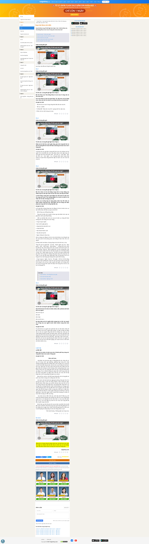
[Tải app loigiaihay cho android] (75, 23)
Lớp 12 (53, 1)
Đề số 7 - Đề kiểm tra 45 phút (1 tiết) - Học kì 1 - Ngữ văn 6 (48, 532)
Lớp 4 (84, 1)
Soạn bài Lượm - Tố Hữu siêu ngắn (44, 34)
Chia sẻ (44, 457)
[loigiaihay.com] (45, 2)
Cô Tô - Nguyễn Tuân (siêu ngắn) (43, 40)
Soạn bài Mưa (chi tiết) (43, 25)
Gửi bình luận (39, 520)
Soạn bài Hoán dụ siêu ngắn (42, 37)
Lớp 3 (87, 1)
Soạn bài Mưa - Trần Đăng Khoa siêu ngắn (48, 274)
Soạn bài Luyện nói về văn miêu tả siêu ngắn (46, 36)
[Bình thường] (63, 113)
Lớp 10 (61, 1)
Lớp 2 (91, 1)
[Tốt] (65, 113)
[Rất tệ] (59, 113)
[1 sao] (63, 456)
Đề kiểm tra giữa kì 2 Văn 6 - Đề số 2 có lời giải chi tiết (79, 33)
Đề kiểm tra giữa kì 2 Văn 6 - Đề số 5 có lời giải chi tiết (79, 28)
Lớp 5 (80, 1)
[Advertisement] (79, 54)
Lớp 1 (95, 1)
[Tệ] (61, 113)
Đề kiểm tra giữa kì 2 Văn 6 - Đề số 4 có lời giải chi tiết (79, 30)
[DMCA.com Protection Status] (64, 542)
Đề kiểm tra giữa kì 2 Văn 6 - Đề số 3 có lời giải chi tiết (79, 32)
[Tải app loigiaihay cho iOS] (83, 23)
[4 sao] (67, 456)
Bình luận (39, 457)
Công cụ (99, 1)
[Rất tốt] (67, 113)
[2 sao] (64, 456)
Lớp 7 (72, 1)
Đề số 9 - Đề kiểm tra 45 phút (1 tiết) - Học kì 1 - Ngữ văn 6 (48, 530)
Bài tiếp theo (52, 460)
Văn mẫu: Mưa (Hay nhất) (45, 276)
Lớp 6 (76, 1)
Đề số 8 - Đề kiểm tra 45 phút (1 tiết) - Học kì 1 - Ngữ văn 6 (48, 531)
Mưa (47, 22)
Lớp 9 (64, 1)
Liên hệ (42, 539)
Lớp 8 (68, 1)
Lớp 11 (57, 1)
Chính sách (49, 539)
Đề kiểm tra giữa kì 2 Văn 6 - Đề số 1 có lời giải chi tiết (79, 35)
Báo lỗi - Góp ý (52, 463)
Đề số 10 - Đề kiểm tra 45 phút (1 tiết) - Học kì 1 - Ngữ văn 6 (48, 528)
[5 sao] (68, 456)
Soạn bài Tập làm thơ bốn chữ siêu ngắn (45, 39)
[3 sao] (65, 456)
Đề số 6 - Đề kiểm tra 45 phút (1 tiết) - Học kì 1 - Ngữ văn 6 (48, 534)
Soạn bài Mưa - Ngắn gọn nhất (46, 278)
